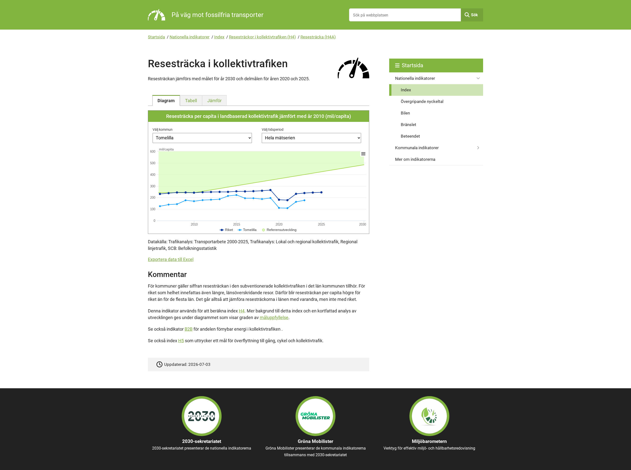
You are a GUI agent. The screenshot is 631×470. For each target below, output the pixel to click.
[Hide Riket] (226, 230)
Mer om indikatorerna (415, 159)
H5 (181, 340)
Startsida (156, 36)
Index (219, 36)
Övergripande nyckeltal (422, 101)
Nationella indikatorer (190, 36)
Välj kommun (163, 129)
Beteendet (410, 136)
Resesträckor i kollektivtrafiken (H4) (262, 36)
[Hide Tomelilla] (247, 230)
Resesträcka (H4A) (318, 36)
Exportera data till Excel (170, 259)
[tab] (166, 100)
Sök (474, 15)
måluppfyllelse (274, 317)
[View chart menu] (363, 153)
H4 (242, 310)
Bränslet (408, 124)
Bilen (405, 113)
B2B (189, 329)
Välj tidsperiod (272, 129)
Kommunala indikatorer (417, 147)
